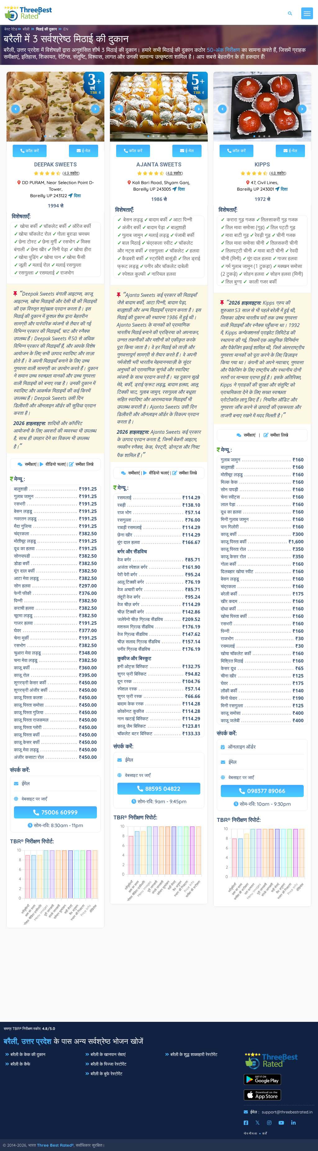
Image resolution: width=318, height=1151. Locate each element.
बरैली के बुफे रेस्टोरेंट (106, 1073)
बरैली (26, 29)
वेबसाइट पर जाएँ (34, 799)
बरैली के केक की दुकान (28, 1054)
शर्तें (264, 1133)
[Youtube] (281, 1122)
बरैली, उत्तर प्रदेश (28, 1041)
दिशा (77, 195)
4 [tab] (60, 136)
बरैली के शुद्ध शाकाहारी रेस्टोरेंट (193, 1054)
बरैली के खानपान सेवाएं (108, 1054)
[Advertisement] (159, 978)
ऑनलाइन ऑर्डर (242, 747)
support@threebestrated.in (287, 1111)
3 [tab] (55, 136)
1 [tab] (45, 136)
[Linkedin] (293, 1122)
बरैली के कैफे (20, 1064)
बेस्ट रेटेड (10, 29)
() (71, 172)
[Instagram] (269, 1122)
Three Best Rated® (55, 1145)
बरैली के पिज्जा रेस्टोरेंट (108, 1064)
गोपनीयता (250, 1133)
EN (65, 29)
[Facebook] (246, 1122)
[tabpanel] (55, 111)
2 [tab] (50, 136)
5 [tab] (65, 136)
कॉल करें (32, 150)
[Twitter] (257, 1122)
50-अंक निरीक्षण (223, 49)
